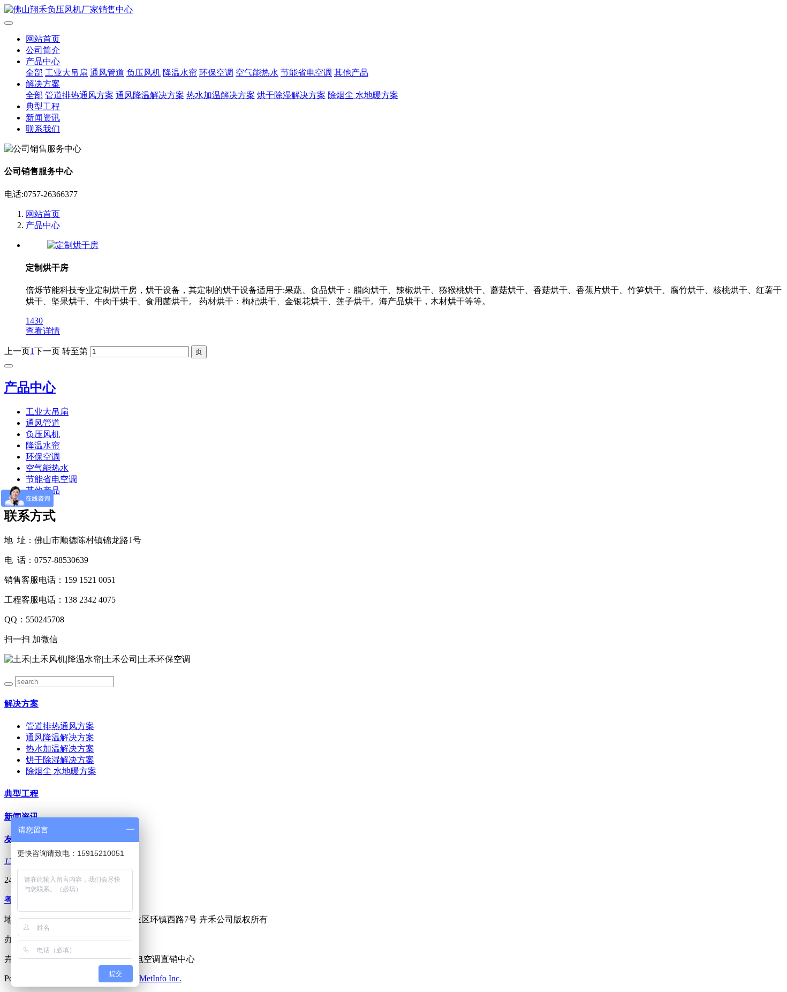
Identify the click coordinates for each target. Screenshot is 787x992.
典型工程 (43, 106)
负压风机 (143, 72)
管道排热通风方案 (79, 95)
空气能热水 (257, 72)
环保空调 (216, 72)
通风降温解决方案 (150, 95)
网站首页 (43, 38)
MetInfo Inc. (160, 978)
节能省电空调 (306, 72)
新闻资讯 (43, 117)
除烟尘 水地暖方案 (363, 95)
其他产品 (351, 72)
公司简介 (43, 50)
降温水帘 (180, 72)
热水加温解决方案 (220, 95)
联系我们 (43, 128)
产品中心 (43, 61)
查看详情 (43, 330)
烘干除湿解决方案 (291, 95)
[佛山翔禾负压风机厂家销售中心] (393, 10)
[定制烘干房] (73, 245)
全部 (34, 72)
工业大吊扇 (66, 72)
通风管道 (107, 72)
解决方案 (43, 83)
